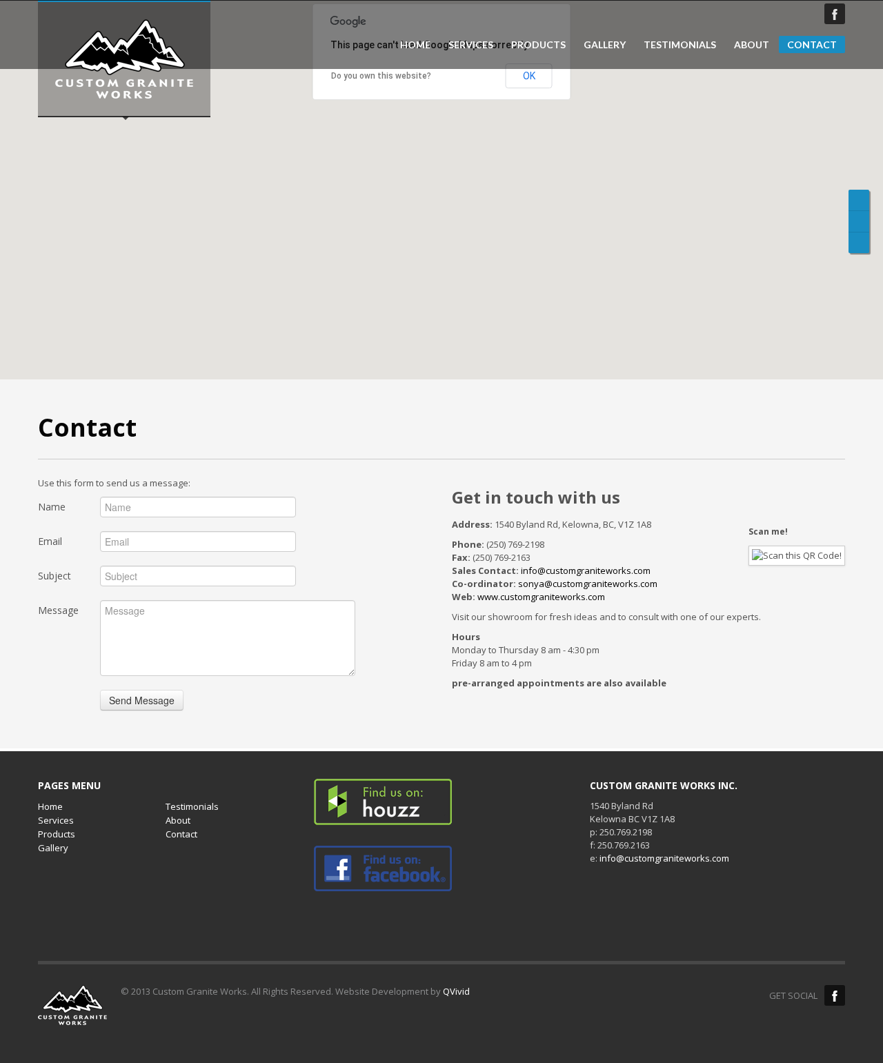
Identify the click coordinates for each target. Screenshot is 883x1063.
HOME (415, 45)
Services (56, 820)
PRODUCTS (538, 45)
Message (58, 610)
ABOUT (751, 45)
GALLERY (605, 45)
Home (50, 806)
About (178, 820)
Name (52, 506)
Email (50, 541)
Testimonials (192, 806)
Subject (54, 575)
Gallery (53, 848)
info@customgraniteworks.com (586, 570)
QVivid (456, 991)
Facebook (834, 13)
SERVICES (470, 45)
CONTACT (812, 44)
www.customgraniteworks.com (541, 596)
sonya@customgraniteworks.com (587, 583)
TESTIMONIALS (680, 45)
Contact (181, 834)
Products (56, 834)
